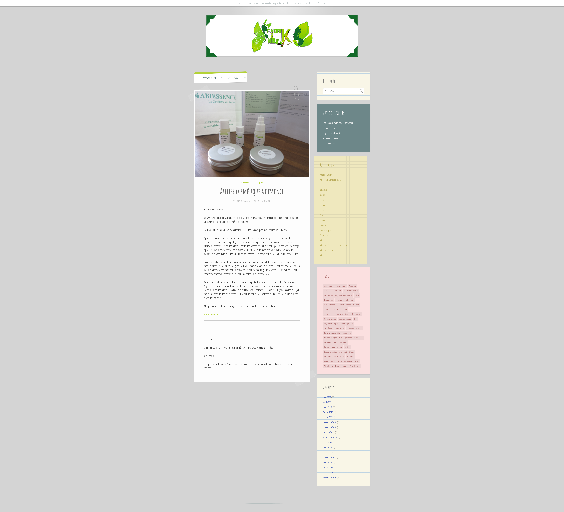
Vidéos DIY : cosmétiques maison (333, 245)
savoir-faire (329, 361)
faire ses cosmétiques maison (337, 333)
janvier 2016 (328, 472)
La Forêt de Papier (330, 143)
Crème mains (330, 319)
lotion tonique (330, 352)
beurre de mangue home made (338, 295)
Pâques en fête (329, 128)
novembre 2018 (329, 427)
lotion (347, 347)
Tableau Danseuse (330, 138)
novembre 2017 (329, 457)
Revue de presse (327, 230)
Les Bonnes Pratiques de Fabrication (338, 122)
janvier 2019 (328, 417)
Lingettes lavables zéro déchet (335, 133)
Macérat (343, 352)
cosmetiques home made (335, 309)
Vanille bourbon (331, 366)
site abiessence (211, 314)
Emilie (267, 201)
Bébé (322, 185)
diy (355, 319)
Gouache (358, 338)
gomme (348, 338)
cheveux (340, 300)
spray (356, 361)
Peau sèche (339, 356)
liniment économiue (333, 347)
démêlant (328, 328)
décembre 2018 (329, 422)
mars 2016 (327, 462)
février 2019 (328, 412)
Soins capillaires (344, 361)
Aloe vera (341, 286)
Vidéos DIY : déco (327, 250)
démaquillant (347, 323)
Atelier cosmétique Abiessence (252, 191)
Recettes (323, 225)
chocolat (350, 300)
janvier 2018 (328, 452)
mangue (327, 356)
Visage (322, 255)
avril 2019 (327, 402)
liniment (342, 342)
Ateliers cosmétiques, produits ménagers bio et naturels (268, 3)
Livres (322, 210)
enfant (359, 328)
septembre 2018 (330, 437)
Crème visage (345, 319)
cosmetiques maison (333, 314)
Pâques (323, 220)
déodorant (339, 328)
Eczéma (350, 328)
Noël (322, 215)
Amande (352, 286)
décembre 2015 (329, 477)
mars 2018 (327, 447)
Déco (322, 200)
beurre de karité (351, 290)
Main (351, 352)
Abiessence (329, 286)
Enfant (322, 205)
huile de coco (330, 342)
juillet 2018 (327, 442)
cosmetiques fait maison (348, 305)
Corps (322, 195)
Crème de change (353, 314)
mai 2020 (327, 397)
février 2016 (328, 467)
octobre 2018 (328, 432)
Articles (308, 3)
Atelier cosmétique (332, 290)
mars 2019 (327, 407)
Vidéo (297, 3)
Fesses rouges (330, 338)
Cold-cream (329, 305)
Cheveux (323, 190)
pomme (350, 356)
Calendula (328, 300)
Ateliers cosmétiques (252, 182)
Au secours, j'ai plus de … (330, 180)
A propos (321, 3)
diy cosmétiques (331, 323)
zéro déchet (354, 366)
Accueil (241, 3)
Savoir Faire (325, 235)
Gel (341, 338)
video (343, 366)
